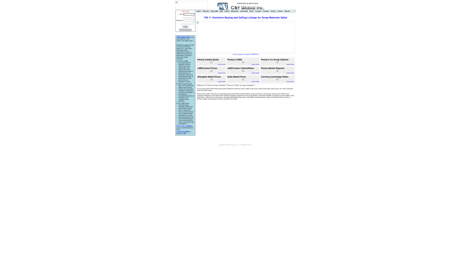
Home (199, 11)
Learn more (222, 64)
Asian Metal (244, 11)
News (251, 11)
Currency (266, 11)
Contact (280, 11)
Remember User (187, 17)
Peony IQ (206, 11)
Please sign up (183, 126)
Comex (227, 11)
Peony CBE (214, 11)
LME (221, 11)
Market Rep (234, 11)
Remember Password (186, 24)
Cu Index (258, 11)
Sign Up (287, 11)
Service (273, 11)
